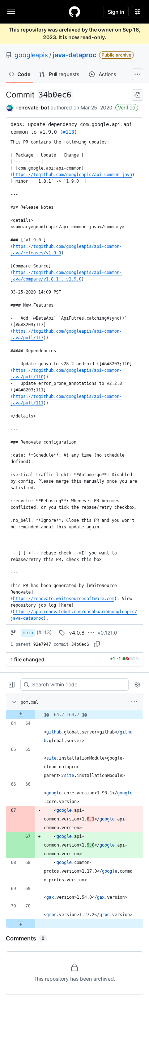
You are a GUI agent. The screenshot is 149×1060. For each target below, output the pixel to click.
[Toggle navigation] (11, 11)
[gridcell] (74, 714)
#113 (68, 132)
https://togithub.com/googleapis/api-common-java (72, 174)
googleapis (31, 55)
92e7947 (42, 644)
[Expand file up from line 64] (20, 714)
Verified (127, 107)
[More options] (134, 702)
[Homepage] (74, 11)
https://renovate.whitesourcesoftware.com (63, 598)
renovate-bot (32, 107)
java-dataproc (74, 55)
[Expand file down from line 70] (20, 923)
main (28, 632)
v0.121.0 (107, 632)
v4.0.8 (77, 632)
